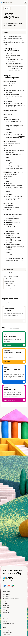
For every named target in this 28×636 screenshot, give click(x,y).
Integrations (6, 596)
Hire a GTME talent (8, 632)
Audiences (6, 605)
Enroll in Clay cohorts (8, 623)
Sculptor (5, 601)
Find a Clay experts (8, 630)
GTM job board (7, 634)
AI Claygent (6, 603)
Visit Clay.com (6, 594)
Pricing (5, 610)
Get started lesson (7, 619)
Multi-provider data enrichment (11, 598)
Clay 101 (5, 621)
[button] (25, 2)
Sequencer (6, 607)
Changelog (6, 612)
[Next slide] (8, 302)
